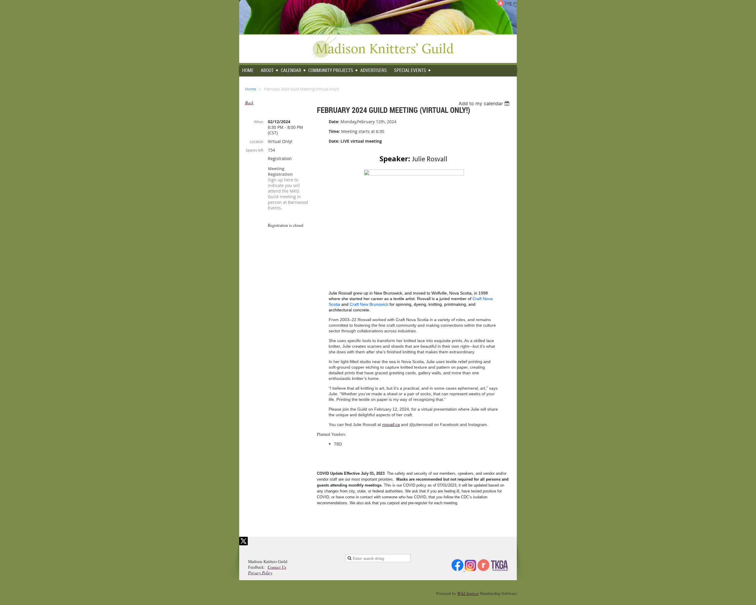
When (258, 121)
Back (249, 102)
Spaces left (254, 150)
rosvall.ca (391, 424)
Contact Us (277, 567)
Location (256, 141)
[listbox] (485, 103)
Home (250, 89)
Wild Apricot (468, 593)
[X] (243, 541)
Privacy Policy (260, 572)
